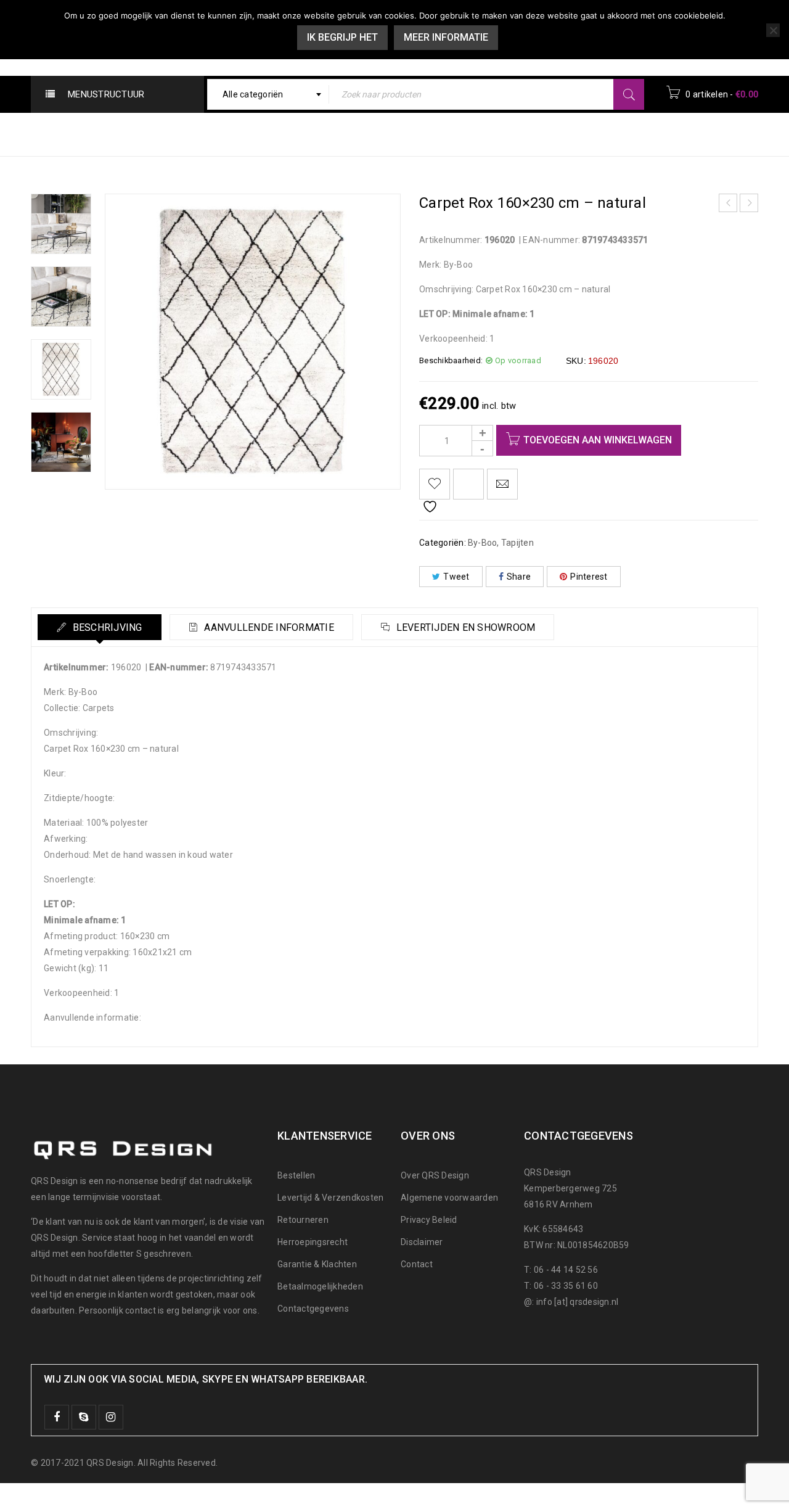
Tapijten (554, 133)
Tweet (456, 577)
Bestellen (296, 1175)
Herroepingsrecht (312, 1242)
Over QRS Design (435, 1175)
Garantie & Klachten (317, 1264)
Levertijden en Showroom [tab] (464, 627)
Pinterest (588, 577)
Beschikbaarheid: (451, 360)
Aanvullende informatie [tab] (268, 627)
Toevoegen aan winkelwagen (597, 440)
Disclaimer (422, 1242)
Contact (417, 1264)
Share (519, 577)
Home (451, 133)
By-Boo (500, 133)
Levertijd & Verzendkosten (330, 1198)
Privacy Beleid (429, 1220)
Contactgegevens (313, 1309)
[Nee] (773, 30)
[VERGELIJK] (468, 484)
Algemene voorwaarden (449, 1198)
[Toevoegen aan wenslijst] (434, 484)
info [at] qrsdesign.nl (577, 1302)
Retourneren (303, 1220)
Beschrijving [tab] (106, 627)
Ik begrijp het (342, 37)
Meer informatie (446, 37)
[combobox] (268, 94)
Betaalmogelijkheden (320, 1286)
